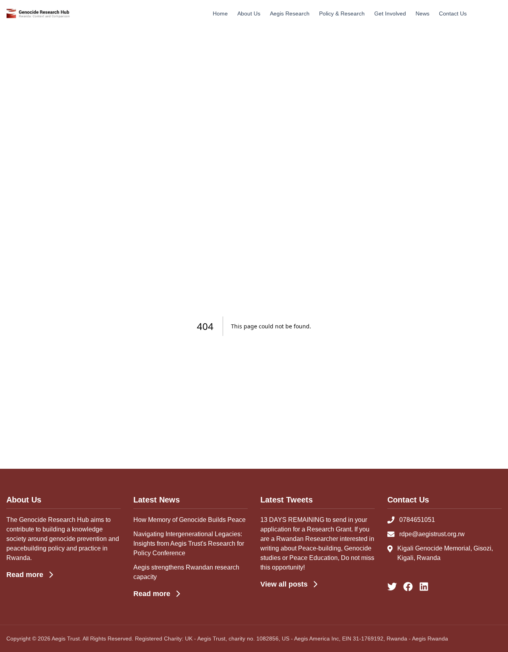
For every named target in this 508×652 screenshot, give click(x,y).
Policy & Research (342, 13)
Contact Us (453, 13)
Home (220, 13)
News (422, 13)
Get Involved (390, 13)
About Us (248, 13)
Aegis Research (290, 13)
